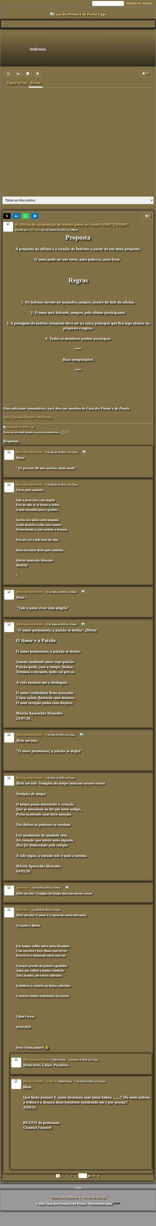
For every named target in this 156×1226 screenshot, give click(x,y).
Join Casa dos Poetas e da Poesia (27, 417)
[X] (8, 73)
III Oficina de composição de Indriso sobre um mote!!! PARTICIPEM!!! (71, 224)
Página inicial (16, 83)
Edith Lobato (34, 229)
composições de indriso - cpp (20, 427)
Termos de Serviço (94, 1197)
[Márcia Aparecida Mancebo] (84, 452)
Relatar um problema (64, 1197)
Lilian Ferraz (22, 887)
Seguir (65, 432)
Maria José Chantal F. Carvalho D (39, 1081)
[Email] (37, 73)
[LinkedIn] (18, 73)
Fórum (35, 83)
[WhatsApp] (28, 73)
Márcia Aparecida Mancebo (29, 452)
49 (94, 1175)
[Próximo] (98, 1175)
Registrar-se (133, 3)
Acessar (148, 3)
